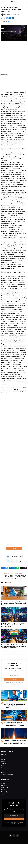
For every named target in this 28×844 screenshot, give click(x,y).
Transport (3, 763)
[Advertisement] (14, 58)
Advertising (3, 785)
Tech (2, 757)
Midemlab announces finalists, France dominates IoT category (7, 577)
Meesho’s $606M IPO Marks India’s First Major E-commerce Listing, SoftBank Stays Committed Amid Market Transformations (13, 646)
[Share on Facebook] (10, 18)
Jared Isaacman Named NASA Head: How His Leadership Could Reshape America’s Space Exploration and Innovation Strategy (15, 705)
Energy (3, 772)
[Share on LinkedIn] (13, 18)
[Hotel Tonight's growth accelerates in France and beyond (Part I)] (14, 33)
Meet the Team (4, 787)
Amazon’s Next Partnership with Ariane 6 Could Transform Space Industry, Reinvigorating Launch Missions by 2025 (15, 742)
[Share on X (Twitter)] (7, 18)
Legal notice (4, 794)
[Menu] (2, 2)
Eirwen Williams (7, 14)
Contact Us (3, 789)
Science (3, 765)
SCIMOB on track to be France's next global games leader (20, 577)
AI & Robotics (4, 770)
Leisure (3, 761)
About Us (3, 783)
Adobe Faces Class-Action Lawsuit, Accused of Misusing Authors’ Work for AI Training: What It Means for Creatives (15, 724)
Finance (3, 759)
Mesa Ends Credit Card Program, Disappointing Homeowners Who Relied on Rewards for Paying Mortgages (13, 603)
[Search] (26, 2)
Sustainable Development (7, 774)
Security (3, 767)
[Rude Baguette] (14, 2)
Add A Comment (14, 653)
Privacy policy (4, 791)
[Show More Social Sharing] (15, 18)
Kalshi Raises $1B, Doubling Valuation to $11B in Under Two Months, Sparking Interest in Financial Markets (13, 625)
